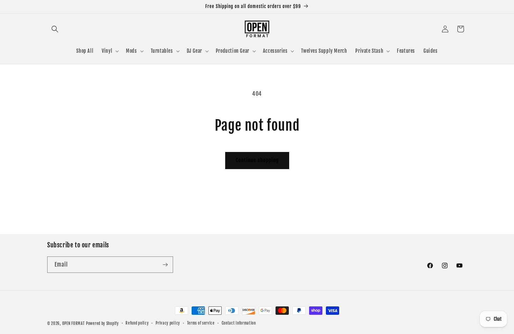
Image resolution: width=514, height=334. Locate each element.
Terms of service (201, 323)
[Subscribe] (165, 264)
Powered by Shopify (102, 323)
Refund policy (137, 323)
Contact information (239, 323)
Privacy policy (168, 323)
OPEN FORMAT (73, 323)
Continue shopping (257, 160)
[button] (55, 29)
